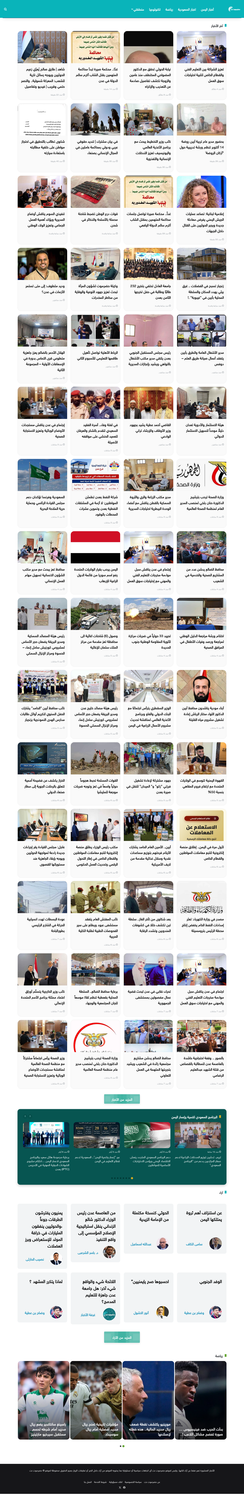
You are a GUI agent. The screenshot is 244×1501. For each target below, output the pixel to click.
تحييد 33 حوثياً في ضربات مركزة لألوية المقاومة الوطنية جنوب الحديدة (150, 641)
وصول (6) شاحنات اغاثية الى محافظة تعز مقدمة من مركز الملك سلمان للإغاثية (99, 641)
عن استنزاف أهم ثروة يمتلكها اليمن (204, 1215)
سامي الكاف (194, 1243)
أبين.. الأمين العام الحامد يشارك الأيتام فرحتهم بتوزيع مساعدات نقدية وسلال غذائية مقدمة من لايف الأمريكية (150, 855)
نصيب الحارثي (35, 1258)
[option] (198, 1145)
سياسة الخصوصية (133, 1482)
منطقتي (138, 9)
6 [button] (117, 1178)
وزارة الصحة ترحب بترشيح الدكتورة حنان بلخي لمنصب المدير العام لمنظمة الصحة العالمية (202, 502)
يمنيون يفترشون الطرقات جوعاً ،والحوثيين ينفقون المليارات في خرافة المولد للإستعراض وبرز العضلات (44, 1228)
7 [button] (115, 1178)
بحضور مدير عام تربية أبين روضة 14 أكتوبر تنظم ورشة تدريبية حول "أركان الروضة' (202, 146)
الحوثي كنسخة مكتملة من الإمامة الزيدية (150, 1215)
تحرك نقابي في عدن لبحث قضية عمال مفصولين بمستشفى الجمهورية (149, 996)
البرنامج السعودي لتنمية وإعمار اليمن (194, 1116)
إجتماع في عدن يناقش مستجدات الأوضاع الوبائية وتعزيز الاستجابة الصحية (43, 430)
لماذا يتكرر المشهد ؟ (46, 1280)
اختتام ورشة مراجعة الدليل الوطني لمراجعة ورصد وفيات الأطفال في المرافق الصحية (202, 641)
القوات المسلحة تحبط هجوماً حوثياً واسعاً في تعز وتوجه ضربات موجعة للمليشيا (96, 785)
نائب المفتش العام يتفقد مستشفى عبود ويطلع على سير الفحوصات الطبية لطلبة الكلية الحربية (97, 927)
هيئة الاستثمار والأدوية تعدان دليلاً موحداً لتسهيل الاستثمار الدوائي (205, 430)
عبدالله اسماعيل (141, 1243)
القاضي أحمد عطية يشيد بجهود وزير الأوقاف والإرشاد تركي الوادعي (150, 430)
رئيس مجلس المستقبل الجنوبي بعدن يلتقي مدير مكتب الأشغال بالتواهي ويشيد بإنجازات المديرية (150, 357)
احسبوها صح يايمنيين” (150, 1280)
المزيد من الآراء (122, 1337)
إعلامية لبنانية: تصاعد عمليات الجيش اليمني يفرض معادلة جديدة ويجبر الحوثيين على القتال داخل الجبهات (203, 221)
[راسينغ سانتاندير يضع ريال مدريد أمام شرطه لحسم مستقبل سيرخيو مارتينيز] (43, 1400)
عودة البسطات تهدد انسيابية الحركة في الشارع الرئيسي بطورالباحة (46, 924)
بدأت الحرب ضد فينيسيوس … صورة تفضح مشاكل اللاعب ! (201, 1431)
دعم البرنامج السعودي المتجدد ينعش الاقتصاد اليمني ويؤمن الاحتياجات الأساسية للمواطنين (150, 1160)
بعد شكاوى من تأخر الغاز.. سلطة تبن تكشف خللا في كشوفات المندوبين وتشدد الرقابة (149, 924)
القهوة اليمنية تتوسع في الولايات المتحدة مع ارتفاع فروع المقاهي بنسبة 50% (202, 785)
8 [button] (112, 1178)
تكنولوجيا (155, 9)
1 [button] (132, 1178)
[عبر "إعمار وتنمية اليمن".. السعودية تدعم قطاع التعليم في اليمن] (97, 1135)
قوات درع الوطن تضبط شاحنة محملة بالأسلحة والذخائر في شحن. (98, 219)
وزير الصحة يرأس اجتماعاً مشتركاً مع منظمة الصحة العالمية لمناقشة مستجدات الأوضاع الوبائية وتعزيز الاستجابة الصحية (44, 1066)
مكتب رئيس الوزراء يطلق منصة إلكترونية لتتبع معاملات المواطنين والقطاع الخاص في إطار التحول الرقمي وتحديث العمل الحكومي (95, 855)
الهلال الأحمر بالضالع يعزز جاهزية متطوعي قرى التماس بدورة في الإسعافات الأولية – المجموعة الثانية (44, 360)
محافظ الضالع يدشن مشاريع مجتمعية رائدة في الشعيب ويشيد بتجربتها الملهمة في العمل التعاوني (149, 1066)
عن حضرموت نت (152, 1482)
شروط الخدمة (100, 1482)
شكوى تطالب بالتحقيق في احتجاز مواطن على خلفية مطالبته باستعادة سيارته (43, 146)
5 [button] (120, 1178)
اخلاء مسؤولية (115, 1482)
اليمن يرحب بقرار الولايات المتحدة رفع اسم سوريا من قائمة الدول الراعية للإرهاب (96, 574)
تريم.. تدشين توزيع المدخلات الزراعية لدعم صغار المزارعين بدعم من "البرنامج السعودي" (198, 1160)
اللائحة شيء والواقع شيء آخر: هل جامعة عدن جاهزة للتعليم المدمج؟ (99, 1290)
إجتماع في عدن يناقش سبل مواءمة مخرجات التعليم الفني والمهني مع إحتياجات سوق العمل (149, 574)
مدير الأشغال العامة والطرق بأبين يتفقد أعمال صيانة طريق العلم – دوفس (202, 357)
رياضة (169, 9)
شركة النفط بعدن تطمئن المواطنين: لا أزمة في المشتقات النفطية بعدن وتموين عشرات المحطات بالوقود (96, 505)
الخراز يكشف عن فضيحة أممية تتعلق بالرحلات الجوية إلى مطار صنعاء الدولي (44, 785)
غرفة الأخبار (88, 1314)
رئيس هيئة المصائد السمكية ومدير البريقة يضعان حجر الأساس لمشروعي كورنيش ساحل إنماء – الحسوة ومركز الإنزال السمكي (43, 644)
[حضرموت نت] (234, 9)
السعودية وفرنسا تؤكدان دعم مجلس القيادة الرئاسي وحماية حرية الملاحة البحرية (45, 502)
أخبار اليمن (207, 9)
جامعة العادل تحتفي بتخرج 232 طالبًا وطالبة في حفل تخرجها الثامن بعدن (150, 291)
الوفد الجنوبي (211, 1280)
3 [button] (126, 1178)
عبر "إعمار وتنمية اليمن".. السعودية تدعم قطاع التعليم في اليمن (97, 1158)
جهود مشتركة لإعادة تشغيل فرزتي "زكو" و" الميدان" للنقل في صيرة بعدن (148, 785)
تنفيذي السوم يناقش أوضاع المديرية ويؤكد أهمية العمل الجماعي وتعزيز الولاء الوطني (46, 219)
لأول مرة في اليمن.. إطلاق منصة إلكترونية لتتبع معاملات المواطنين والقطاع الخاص (202, 852)
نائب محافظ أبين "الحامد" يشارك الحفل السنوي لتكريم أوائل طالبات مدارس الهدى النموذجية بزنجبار (42, 713)
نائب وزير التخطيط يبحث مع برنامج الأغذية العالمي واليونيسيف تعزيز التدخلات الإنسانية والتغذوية (152, 149)
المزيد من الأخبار (122, 1099)
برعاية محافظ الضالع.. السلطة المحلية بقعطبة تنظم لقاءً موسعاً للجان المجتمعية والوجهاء (96, 996)
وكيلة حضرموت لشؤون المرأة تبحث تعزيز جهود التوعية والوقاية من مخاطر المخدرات (96, 291)
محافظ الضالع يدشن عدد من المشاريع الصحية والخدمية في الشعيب (204, 574)
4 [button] (123, 1178)
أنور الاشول (141, 1312)
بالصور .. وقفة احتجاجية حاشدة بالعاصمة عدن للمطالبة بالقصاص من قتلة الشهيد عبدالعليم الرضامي (202, 1066)
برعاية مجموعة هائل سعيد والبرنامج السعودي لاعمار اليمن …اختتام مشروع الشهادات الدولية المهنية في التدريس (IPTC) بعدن (48, 1162)
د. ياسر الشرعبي (88, 1252)
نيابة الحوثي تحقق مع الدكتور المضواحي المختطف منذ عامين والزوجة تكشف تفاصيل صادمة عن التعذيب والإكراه (150, 77)
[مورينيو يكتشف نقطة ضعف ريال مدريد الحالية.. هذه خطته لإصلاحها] (148, 1400)
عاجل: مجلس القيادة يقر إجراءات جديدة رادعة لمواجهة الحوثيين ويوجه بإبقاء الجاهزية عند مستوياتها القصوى (44, 855)
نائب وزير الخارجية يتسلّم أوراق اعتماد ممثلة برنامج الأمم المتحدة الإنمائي (43, 996)
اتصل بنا (88, 1482)
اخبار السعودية (187, 9)
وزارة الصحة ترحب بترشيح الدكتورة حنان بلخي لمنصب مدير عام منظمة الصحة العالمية (97, 1063)
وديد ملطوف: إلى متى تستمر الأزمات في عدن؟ (45, 288)
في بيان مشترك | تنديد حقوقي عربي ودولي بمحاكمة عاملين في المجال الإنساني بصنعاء (97, 146)
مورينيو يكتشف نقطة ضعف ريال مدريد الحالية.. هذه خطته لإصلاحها (150, 1428)
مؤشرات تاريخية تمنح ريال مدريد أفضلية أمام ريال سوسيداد (100, 1428)
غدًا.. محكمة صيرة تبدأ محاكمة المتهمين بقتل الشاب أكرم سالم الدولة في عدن (97, 74)
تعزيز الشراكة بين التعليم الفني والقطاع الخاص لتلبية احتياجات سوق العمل (204, 74)
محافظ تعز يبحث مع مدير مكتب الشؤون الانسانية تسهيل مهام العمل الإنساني (44, 574)
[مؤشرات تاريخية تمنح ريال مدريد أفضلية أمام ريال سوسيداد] (96, 1400)
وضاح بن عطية (194, 1312)
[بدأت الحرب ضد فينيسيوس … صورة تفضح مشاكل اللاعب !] (200, 1400)
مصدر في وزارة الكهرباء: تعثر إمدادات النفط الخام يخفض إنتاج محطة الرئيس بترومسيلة (203, 924)
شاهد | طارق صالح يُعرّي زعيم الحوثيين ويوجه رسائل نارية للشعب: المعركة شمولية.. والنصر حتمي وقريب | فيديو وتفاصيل (43, 77)
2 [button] (129, 1178)
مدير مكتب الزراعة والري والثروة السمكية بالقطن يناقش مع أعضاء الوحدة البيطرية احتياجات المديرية (149, 502)
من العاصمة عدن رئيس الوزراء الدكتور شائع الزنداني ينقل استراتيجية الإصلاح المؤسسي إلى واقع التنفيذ (96, 1225)
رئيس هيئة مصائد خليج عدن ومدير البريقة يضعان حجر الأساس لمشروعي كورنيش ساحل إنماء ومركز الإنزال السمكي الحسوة (96, 716)
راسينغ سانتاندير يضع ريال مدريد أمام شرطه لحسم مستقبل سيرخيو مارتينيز (48, 1428)
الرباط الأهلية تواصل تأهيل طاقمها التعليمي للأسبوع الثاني (97, 355)
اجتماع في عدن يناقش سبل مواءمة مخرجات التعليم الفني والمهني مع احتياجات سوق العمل (202, 996)
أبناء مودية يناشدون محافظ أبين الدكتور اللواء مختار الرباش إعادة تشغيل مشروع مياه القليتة (203, 713)
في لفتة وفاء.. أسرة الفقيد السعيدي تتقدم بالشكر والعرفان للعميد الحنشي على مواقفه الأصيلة (97, 432)
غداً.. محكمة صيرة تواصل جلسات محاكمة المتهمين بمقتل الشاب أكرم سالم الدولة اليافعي (149, 219)
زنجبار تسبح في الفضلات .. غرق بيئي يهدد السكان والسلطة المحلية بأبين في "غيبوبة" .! (203, 291)
